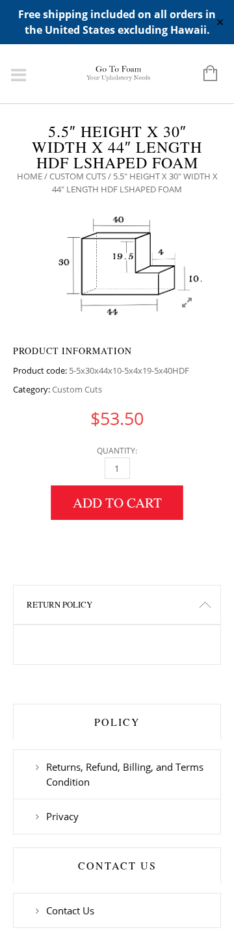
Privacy (62, 816)
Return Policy (59, 604)
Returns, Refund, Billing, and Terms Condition (124, 774)
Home (29, 176)
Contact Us (70, 910)
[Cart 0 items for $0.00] (203, 74)
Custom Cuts (77, 176)
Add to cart (117, 502)
